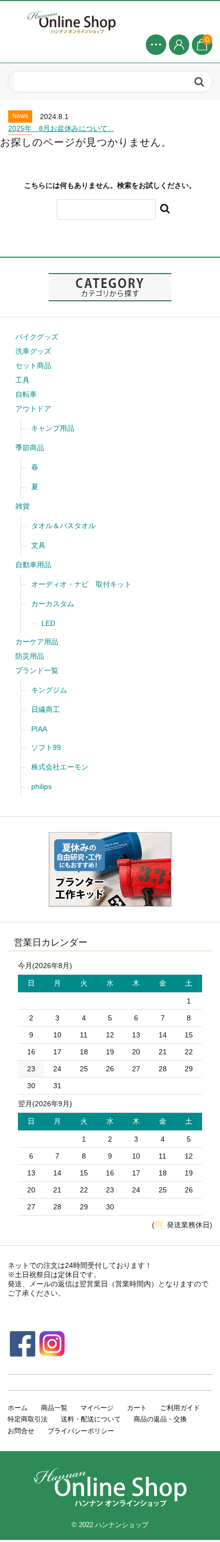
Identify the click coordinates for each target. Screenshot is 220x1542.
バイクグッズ (36, 337)
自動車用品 (33, 565)
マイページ (97, 1408)
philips (41, 786)
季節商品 (29, 448)
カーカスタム (52, 604)
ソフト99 (46, 747)
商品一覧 (54, 1408)
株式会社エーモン (60, 767)
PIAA (39, 729)
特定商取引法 (28, 1419)
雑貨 (22, 506)
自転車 (26, 394)
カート (137, 1408)
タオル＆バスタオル (63, 526)
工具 (22, 380)
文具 (38, 545)
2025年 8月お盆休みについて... (61, 128)
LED (48, 623)
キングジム (49, 690)
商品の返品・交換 (160, 1419)
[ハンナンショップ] (110, 21)
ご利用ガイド (180, 1408)
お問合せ (21, 1431)
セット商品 (33, 365)
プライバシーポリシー (81, 1431)
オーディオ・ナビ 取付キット (81, 584)
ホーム (18, 1408)
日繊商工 (45, 709)
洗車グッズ (33, 351)
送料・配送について (91, 1419)
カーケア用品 (36, 642)
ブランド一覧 (36, 670)
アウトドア (33, 408)
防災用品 (29, 656)
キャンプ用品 (52, 428)
